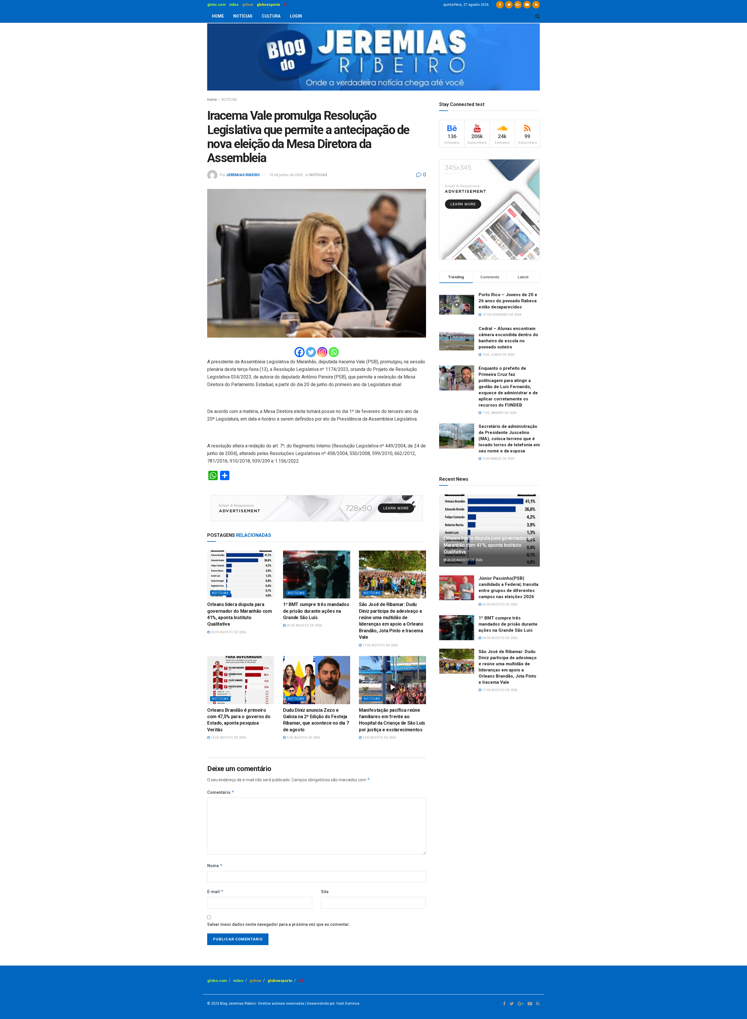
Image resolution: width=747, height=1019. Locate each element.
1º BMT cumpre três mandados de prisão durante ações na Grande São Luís (316, 611)
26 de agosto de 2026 (228, 632)
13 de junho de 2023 (286, 175)
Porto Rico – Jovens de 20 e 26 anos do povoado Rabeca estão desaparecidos (508, 301)
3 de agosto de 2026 (303, 737)
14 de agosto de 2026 (228, 737)
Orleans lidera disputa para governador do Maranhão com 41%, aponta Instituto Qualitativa (488, 545)
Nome (215, 865)
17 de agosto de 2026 (380, 645)
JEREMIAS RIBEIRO (243, 175)
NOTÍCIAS (242, 16)
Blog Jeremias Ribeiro (237, 1003)
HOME (218, 16)
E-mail (215, 891)
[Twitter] (311, 352)
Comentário (220, 792)
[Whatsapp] (334, 352)
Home (212, 100)
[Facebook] (299, 352)
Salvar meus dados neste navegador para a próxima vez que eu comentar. (278, 924)
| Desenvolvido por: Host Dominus (331, 1003)
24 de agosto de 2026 (304, 625)
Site (325, 891)
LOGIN (296, 16)
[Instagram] (322, 352)
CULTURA (271, 16)
